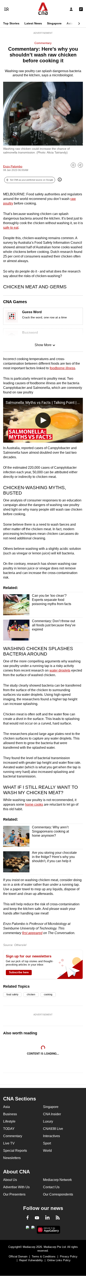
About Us (10, 1180)
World (47, 1150)
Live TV (9, 1143)
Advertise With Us (16, 1187)
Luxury (48, 1121)
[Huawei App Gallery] (48, 1230)
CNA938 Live (53, 1128)
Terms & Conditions (44, 1256)
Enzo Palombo (12, 166)
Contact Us (51, 1187)
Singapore (54, 23)
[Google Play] (27, 1229)
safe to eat (10, 227)
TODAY (9, 1128)
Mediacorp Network (57, 1180)
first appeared (32, 933)
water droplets (59, 670)
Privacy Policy (68, 1256)
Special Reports (15, 1150)
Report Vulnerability (31, 1260)
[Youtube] (37, 1218)
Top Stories (11, 23)
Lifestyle (9, 1121)
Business (10, 1114)
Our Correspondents (58, 1194)
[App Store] (33, 1229)
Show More (43, 345)
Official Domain (18, 1256)
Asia (70, 23)
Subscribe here (19, 972)
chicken (31, 994)
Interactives (51, 1136)
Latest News (33, 23)
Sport (47, 1143)
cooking (48, 994)
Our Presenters (14, 1194)
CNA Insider (52, 1114)
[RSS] (58, 1218)
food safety (12, 994)
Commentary (43, 43)
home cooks (34, 804)
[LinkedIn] (47, 1218)
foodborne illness (62, 368)
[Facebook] (28, 1218)
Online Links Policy (59, 1260)
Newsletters (12, 1158)
